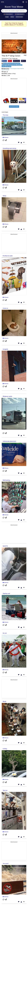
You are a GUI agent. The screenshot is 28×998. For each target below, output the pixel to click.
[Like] (21, 143)
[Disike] (19, 142)
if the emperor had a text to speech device (12, 63)
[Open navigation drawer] (26, 2)
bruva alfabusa (5, 65)
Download (17, 60)
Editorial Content (19, 16)
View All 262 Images (14, 106)
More (24, 60)
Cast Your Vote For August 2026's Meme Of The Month (14, 24)
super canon (8, 66)
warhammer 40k (12, 65)
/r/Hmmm (6, 137)
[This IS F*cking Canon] (14, 46)
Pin (10, 60)
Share (4, 60)
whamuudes (19, 65)
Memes (12, 16)
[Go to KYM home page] (2, 2)
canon (3, 66)
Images (7, 16)
